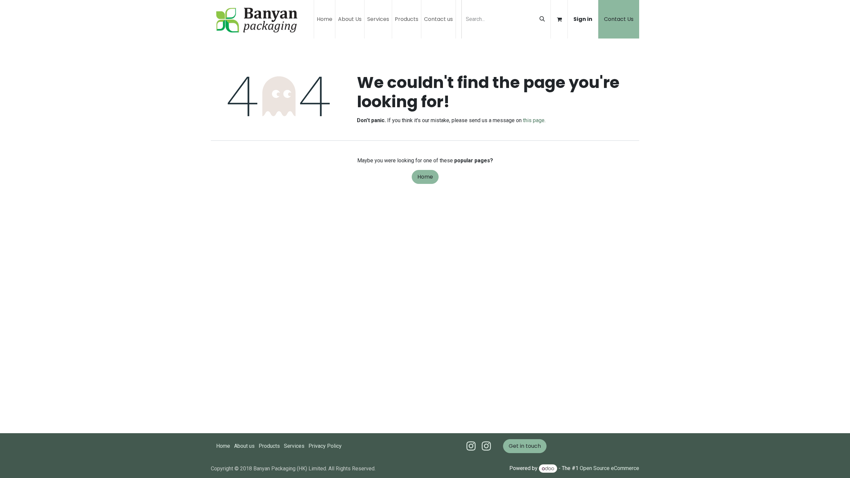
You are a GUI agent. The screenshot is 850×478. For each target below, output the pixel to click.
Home (425, 177)
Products (269, 446)
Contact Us (619, 19)
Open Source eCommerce (609, 468)
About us (244, 446)
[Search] (542, 19)
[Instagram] (486, 446)
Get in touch (525, 446)
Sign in (582, 19)
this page (534, 120)
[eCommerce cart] (559, 19)
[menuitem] (324, 19)
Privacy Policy (325, 446)
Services (294, 446)
